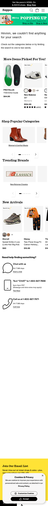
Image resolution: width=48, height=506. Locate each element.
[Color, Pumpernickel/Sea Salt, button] (30, 91)
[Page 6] (29, 154)
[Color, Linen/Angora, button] (34, 91)
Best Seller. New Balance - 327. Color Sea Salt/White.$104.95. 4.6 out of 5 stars (33, 86)
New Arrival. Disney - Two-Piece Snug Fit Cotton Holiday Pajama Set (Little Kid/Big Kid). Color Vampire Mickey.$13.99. (33, 228)
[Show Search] (31, 10)
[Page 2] (22, 154)
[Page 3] (24, 193)
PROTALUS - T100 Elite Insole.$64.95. (12, 80)
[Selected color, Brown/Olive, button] (4, 235)
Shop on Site (27, 23)
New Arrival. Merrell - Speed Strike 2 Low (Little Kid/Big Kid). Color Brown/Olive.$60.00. (12, 228)
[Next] (36, 154)
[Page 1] (19, 154)
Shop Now (31, 5)
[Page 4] (25, 154)
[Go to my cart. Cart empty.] (37, 10)
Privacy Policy (24, 486)
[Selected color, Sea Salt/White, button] (26, 91)
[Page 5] (27, 154)
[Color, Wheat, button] (8, 235)
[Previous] (12, 154)
